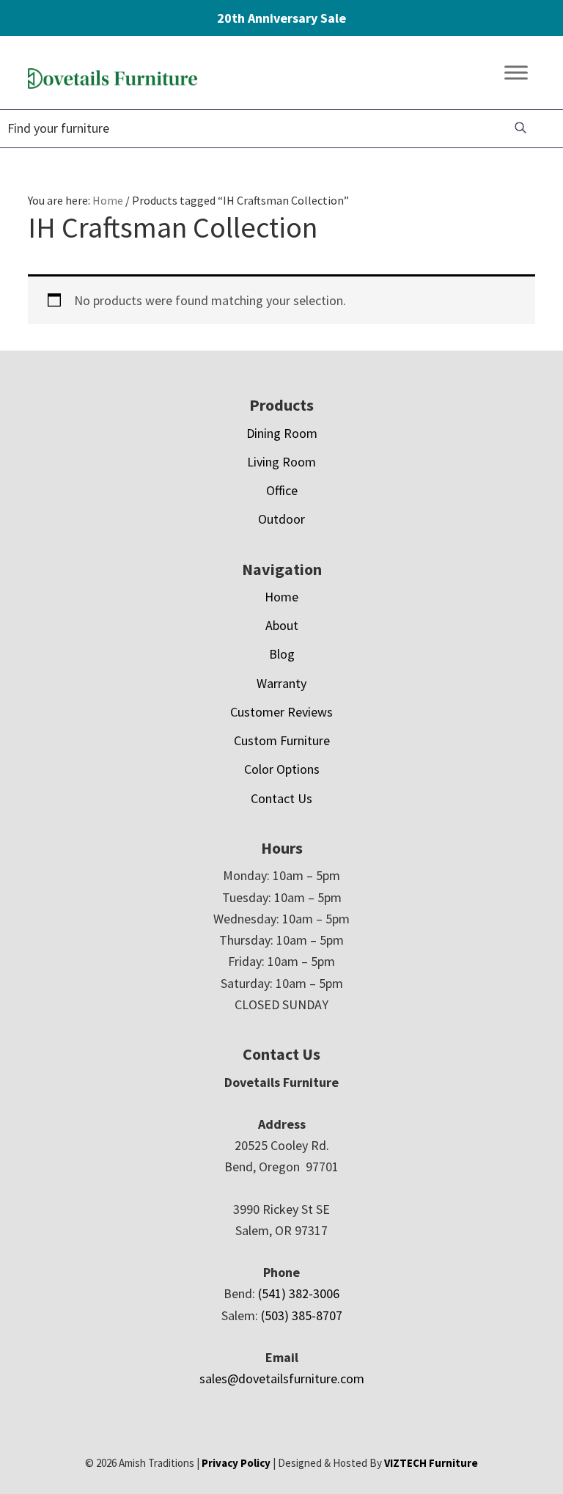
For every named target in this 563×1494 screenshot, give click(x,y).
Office (282, 490)
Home (281, 596)
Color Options (282, 769)
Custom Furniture (282, 740)
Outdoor (281, 518)
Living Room (281, 461)
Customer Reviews (281, 711)
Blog (282, 653)
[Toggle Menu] (516, 73)
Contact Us (281, 798)
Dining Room (281, 433)
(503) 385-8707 (301, 1315)
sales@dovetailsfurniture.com (281, 1378)
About (281, 625)
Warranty (281, 683)
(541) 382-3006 (298, 1293)
